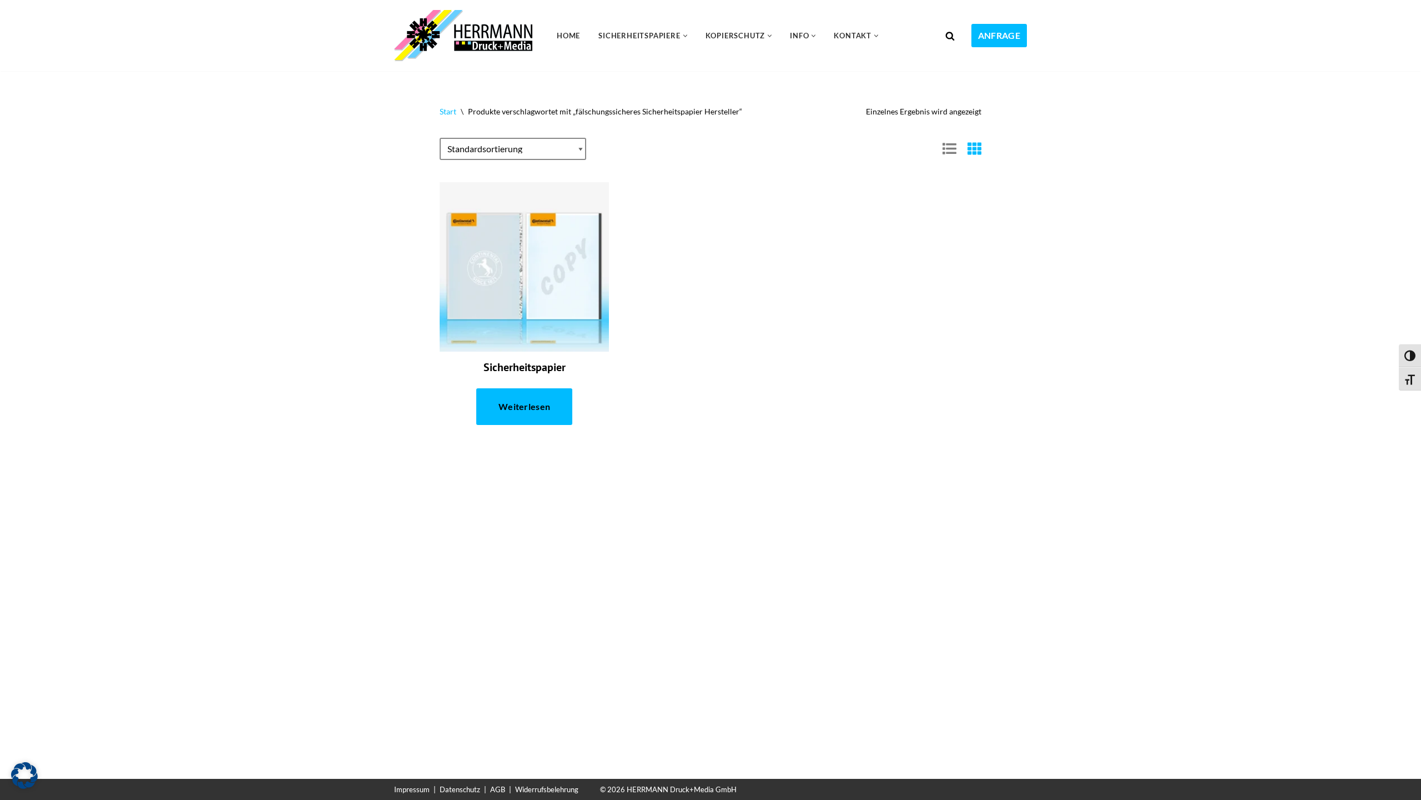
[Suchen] (950, 36)
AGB (497, 789)
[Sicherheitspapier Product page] (524, 267)
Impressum (412, 789)
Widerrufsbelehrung (546, 789)
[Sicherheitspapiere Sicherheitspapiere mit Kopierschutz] (466, 35)
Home (568, 35)
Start (448, 111)
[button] (685, 36)
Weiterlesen (524, 406)
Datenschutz (460, 789)
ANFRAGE (999, 35)
